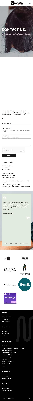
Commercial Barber (7, 355)
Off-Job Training (6, 357)
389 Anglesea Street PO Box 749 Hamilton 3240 (7, 319)
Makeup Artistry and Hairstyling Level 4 (13, 348)
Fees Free (4, 359)
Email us (4, 177)
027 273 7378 (10, 175)
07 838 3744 (10, 173)
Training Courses (6, 346)
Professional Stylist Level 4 (9, 352)
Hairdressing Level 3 (7, 350)
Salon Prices (5, 376)
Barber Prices (5, 388)
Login (29, 398)
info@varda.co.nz (12, 177)
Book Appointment (7, 378)
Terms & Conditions (7, 361)
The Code (4, 366)
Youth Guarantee (6, 364)
